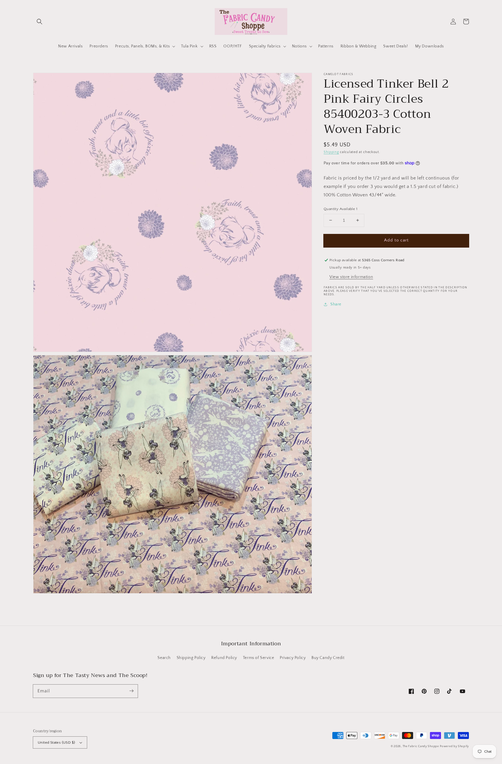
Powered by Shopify (454, 746)
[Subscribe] (131, 691)
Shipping (331, 152)
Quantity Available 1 (340, 209)
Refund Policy (224, 657)
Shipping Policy (191, 657)
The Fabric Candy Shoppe (421, 746)
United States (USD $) (56, 742)
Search (164, 657)
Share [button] (335, 304)
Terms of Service (258, 657)
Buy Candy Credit (328, 657)
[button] (39, 21)
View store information (351, 277)
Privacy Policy (293, 657)
